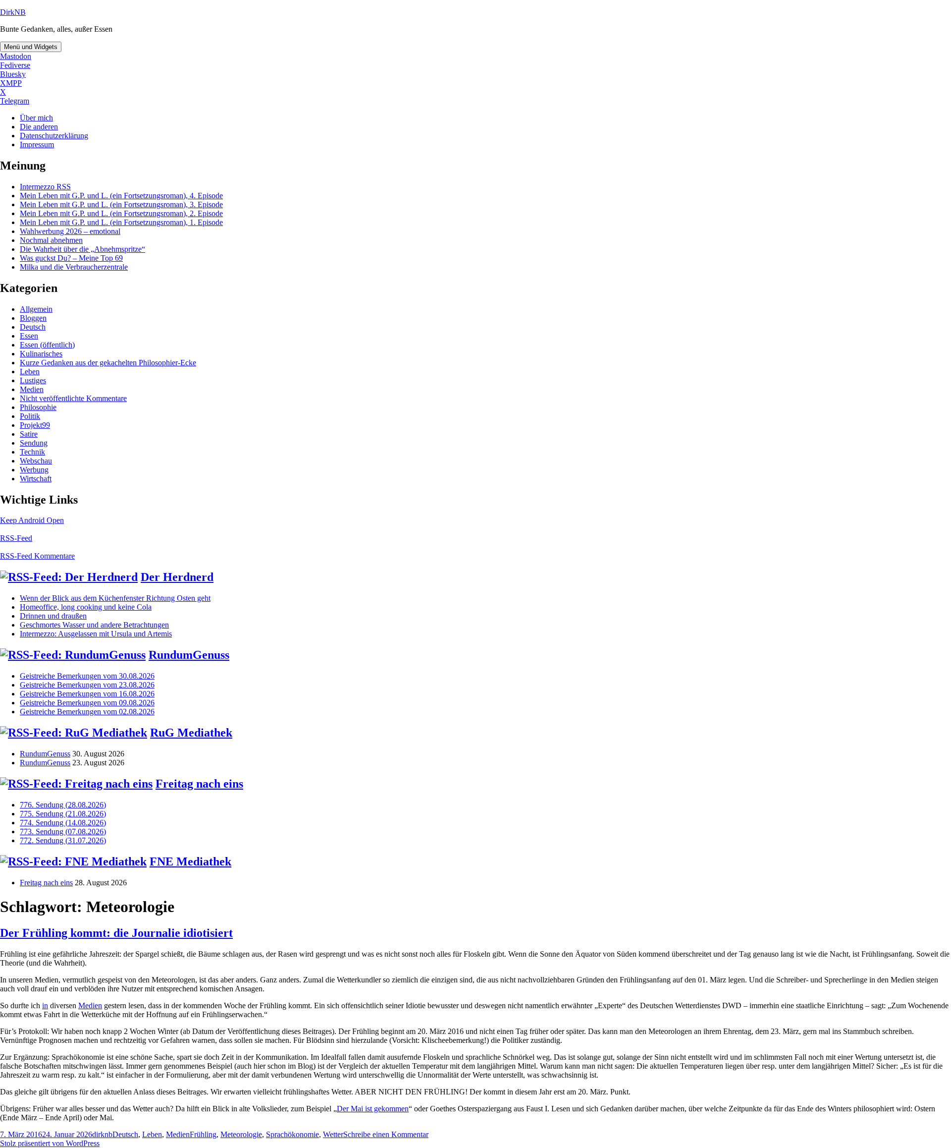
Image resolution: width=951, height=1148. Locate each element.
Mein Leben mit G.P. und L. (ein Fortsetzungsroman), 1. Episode (121, 222)
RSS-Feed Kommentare (37, 556)
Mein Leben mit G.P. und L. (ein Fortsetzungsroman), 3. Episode (121, 204)
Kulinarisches (41, 353)
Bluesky (13, 74)
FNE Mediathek (190, 861)
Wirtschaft (36, 478)
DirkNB (13, 12)
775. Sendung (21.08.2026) (63, 813)
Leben (30, 371)
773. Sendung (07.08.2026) (63, 831)
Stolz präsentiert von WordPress (50, 1143)
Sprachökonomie (292, 1134)
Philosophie (38, 407)
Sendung (34, 443)
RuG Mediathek (191, 732)
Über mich (36, 118)
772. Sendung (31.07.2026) (63, 840)
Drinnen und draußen (53, 616)
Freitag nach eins (199, 783)
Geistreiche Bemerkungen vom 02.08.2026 (87, 711)
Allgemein (36, 309)
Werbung (34, 469)
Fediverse (15, 65)
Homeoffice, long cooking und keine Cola (86, 607)
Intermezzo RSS (45, 186)
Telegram (14, 101)
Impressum (37, 144)
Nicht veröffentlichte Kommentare (73, 398)
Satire (29, 434)
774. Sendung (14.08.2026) (63, 822)
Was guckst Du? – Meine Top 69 (71, 258)
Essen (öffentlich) (47, 345)
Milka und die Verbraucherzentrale (74, 267)
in (45, 1005)
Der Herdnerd (177, 577)
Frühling (203, 1134)
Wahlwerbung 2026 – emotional (70, 231)
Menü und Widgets (30, 47)
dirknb (102, 1134)
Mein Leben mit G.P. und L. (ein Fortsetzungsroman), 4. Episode (121, 195)
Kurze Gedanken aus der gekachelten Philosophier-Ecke (108, 362)
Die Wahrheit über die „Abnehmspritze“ (82, 249)
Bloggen (33, 318)
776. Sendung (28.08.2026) (63, 805)
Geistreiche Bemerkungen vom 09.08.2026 (87, 702)
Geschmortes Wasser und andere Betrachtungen (94, 625)
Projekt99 (35, 425)
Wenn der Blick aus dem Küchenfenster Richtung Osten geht (115, 598)
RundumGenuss (189, 654)
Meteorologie (241, 1134)
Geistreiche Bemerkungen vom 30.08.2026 (87, 676)
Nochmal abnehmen (51, 240)
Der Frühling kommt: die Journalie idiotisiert (116, 932)
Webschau (36, 461)
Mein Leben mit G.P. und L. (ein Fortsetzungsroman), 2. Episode (121, 213)
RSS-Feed (16, 538)
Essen (29, 336)
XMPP (11, 83)
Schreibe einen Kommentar (385, 1134)
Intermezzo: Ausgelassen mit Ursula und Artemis (96, 634)
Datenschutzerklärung (54, 135)
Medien (32, 389)
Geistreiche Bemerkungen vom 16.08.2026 (87, 693)
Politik (30, 416)
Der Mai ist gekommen (373, 1108)
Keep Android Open (32, 520)
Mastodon (15, 56)
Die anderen (39, 126)
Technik (32, 452)
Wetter (333, 1134)
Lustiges (33, 380)
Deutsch (33, 327)
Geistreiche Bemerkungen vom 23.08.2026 (87, 685)
